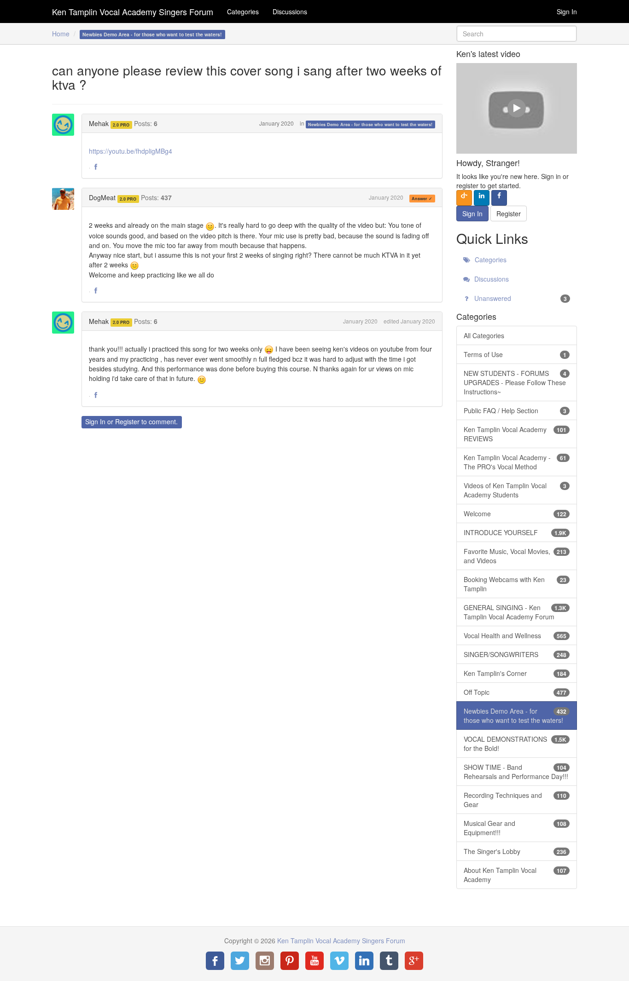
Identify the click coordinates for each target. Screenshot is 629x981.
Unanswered (519, 298)
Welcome (515, 513)
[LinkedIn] (364, 961)
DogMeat (102, 197)
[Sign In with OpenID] (464, 198)
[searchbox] (517, 33)
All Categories (484, 335)
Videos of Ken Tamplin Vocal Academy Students (515, 490)
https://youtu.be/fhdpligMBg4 (130, 151)
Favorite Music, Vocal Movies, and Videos (515, 556)
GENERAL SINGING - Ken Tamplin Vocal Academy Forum (515, 612)
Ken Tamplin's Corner (515, 673)
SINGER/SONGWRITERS (515, 654)
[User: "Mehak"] (66, 125)
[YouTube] (314, 961)
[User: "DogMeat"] (66, 199)
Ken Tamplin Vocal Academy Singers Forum (132, 11)
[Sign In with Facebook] (499, 198)
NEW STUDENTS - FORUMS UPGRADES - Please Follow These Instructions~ (515, 382)
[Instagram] (265, 961)
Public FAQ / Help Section (515, 410)
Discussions (290, 11)
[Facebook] (215, 961)
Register (127, 421)
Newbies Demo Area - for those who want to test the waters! (370, 124)
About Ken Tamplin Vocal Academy (515, 875)
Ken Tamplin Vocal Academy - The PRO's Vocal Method (515, 462)
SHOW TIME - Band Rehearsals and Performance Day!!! (516, 771)
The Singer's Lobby (515, 851)
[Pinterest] (289, 961)
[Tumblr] (389, 961)
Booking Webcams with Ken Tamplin (515, 584)
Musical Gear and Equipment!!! (515, 828)
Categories (243, 11)
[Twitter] (240, 961)
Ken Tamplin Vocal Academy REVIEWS (515, 434)
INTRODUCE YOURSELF (515, 532)
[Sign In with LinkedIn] (481, 198)
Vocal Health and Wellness (515, 635)
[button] (96, 167)
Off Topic (515, 692)
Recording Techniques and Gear (515, 800)
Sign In (567, 11)
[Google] (414, 961)
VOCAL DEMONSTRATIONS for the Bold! (515, 743)
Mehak (99, 123)
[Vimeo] (339, 961)
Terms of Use (515, 354)
